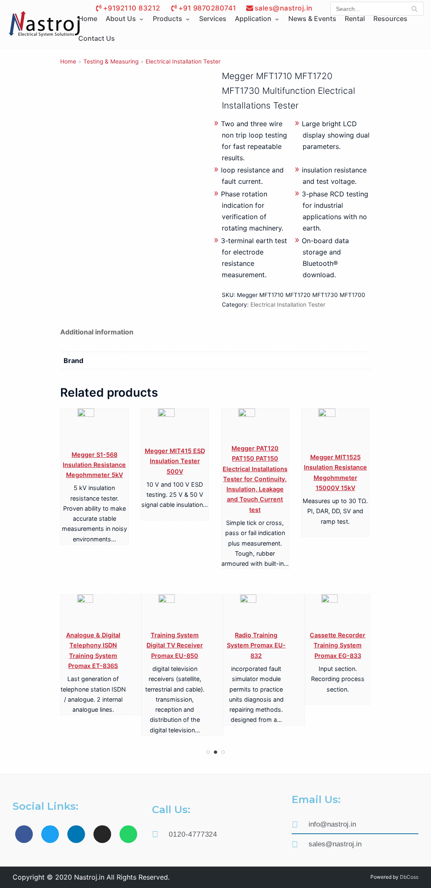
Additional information (96, 332)
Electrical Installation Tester (183, 61)
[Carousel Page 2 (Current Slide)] (215, 752)
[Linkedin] (76, 834)
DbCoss (409, 877)
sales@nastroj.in (284, 8)
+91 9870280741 (207, 8)
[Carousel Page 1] (208, 752)
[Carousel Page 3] (223, 752)
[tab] (96, 332)
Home (68, 61)
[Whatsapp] (128, 834)
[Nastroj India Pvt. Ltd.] (44, 24)
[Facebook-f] (24, 834)
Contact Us (96, 38)
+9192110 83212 (131, 8)
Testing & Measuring (110, 61)
